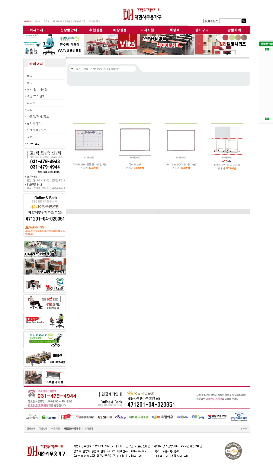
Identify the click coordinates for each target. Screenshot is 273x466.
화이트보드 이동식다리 (227, 165)
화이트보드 (135, 164)
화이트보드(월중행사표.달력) (89, 164)
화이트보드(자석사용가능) (181, 164)
